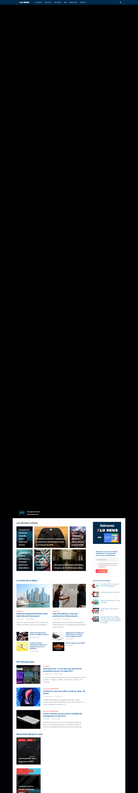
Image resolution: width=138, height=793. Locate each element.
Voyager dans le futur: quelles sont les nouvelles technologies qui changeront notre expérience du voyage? (110, 619)
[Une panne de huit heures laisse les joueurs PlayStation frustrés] (24, 537)
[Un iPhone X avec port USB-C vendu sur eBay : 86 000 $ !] (28, 697)
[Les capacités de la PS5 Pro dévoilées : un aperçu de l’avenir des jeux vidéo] (69, 560)
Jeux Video (57, 2)
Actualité (38, 2)
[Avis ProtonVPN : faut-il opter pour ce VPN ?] (28, 751)
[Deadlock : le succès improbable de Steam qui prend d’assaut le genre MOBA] (78, 537)
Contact (83, 2)
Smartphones (54, 688)
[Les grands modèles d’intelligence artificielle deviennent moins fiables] (24, 560)
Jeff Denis (60, 696)
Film (65, 2)
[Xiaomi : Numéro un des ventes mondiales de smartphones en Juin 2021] (28, 719)
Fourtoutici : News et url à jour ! (110, 592)
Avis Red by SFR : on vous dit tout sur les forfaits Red (109, 585)
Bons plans (73, 2)
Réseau (30, 740)
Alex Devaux (31, 619)
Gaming (20, 482)
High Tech (48, 2)
